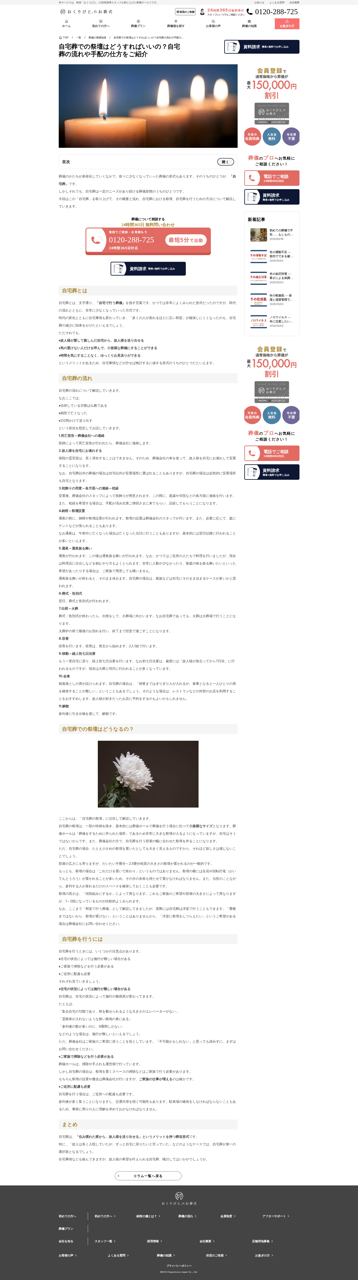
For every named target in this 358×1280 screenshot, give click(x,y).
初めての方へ (67, 1216)
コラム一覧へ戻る (148, 1176)
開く (225, 162)
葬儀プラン (66, 1228)
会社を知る (66, 1241)
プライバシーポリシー (179, 1265)
